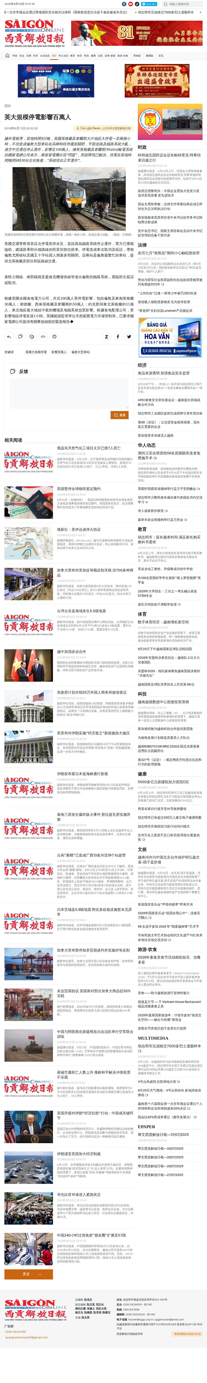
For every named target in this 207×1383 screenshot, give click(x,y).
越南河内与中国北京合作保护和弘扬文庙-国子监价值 (169, 859)
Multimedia (153, 1038)
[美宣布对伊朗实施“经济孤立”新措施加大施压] (28, 747)
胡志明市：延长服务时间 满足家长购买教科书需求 (169, 539)
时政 (15, 55)
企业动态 (45, 55)
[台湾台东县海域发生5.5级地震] (28, 625)
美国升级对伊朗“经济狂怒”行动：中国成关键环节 (95, 1115)
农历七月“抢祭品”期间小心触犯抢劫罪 (169, 253)
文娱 (100, 55)
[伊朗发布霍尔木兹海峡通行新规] (28, 787)
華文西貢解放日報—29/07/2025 (160, 1157)
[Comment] (20, 336)
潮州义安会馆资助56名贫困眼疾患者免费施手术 (169, 455)
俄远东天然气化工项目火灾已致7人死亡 (89, 448)
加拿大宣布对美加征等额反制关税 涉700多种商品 (95, 572)
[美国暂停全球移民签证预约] (28, 502)
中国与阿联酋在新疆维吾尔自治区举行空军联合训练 (95, 1034)
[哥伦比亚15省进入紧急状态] (28, 1208)
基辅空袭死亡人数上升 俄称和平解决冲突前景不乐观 (94, 1074)
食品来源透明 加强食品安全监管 (164, 373)
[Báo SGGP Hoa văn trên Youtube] (130, 4)
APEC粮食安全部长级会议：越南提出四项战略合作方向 (169, 402)
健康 (93, 55)
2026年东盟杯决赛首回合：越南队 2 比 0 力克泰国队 (169, 660)
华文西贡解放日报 (34, 33)
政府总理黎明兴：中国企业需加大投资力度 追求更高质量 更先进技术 (168, 193)
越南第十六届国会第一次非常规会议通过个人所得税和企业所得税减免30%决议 (170, 1106)
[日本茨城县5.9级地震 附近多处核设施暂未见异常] (28, 923)
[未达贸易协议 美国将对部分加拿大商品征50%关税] (28, 1005)
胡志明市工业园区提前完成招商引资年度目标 (170, 413)
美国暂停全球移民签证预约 (79, 489)
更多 (26, 1274)
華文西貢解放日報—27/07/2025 (160, 1175)
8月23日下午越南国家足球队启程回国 (165, 649)
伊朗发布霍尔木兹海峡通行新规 (82, 774)
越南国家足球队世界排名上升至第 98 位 (166, 684)
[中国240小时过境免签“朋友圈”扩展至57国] (28, 1249)
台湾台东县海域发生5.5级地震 (81, 611)
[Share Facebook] (118, 336)
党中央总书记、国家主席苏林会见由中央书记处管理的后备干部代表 (170, 233)
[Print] (54, 336)
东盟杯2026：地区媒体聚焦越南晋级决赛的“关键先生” (169, 673)
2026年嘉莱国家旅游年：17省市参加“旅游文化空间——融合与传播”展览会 (170, 1017)
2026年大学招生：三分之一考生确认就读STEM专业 (167, 593)
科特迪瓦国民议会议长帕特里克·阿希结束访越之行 (169, 157)
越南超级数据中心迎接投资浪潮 (163, 702)
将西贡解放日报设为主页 (187, 1334)
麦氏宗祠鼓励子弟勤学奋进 (157, 604)
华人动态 (63, 55)
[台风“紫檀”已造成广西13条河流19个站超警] (28, 869)
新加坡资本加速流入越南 (155, 435)
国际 (54, 55)
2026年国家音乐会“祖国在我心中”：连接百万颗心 (169, 915)
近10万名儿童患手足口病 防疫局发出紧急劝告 (169, 837)
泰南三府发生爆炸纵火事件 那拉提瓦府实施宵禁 (94, 816)
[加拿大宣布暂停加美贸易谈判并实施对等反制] (28, 964)
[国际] (9, 336)
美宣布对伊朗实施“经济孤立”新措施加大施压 (93, 733)
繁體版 (149, 55)
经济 (35, 55)
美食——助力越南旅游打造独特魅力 (164, 993)
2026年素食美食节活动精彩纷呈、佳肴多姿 (169, 959)
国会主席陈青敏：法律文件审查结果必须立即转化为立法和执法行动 (170, 206)
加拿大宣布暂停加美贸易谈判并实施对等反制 (93, 950)
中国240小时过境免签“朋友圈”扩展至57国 (91, 1235)
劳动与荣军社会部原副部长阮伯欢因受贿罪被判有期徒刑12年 (170, 282)
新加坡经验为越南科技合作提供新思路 (165, 729)
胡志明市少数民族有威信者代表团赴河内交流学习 (170, 500)
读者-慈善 (110, 55)
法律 (28, 55)
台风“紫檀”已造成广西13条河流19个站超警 (91, 855)
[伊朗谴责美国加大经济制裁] (28, 1167)
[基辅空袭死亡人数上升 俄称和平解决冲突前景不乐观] (28, 1086)
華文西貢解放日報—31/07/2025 (163, 1134)
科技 (86, 55)
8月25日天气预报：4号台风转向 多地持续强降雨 (169, 1092)
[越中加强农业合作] (28, 665)
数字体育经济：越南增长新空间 (163, 622)
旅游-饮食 (122, 55)
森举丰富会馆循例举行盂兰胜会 (161, 520)
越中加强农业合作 (71, 651)
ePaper (146, 1126)
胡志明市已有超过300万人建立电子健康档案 (170, 817)
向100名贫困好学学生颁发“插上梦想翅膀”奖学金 (169, 580)
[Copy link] (43, 336)
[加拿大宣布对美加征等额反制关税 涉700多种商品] (28, 584)
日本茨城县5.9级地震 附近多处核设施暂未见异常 (94, 911)
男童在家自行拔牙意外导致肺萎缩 (162, 809)
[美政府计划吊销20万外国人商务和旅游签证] (28, 706)
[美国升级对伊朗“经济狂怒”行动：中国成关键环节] (28, 1127)
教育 (72, 55)
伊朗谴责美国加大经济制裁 (79, 1154)
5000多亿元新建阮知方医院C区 (163, 782)
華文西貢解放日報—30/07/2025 (160, 1148)
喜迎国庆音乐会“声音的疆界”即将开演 (165, 904)
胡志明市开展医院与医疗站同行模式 (164, 826)
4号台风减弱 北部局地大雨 (157, 1082)
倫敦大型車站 (81, 352)
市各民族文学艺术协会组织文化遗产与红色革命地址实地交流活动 (170, 937)
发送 (122, 415)
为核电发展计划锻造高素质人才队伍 (164, 738)
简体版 (137, 55)
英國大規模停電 (36, 352)
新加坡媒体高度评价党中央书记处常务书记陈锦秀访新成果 (170, 220)
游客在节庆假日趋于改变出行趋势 (162, 1028)
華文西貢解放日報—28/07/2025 (160, 1166)
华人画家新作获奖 (151, 511)
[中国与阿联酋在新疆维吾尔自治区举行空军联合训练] (28, 1045)
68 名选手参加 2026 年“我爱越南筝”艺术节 (168, 926)
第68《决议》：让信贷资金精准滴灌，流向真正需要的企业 (169, 424)
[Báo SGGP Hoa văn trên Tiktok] (137, 4)
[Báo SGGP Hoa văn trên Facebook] (124, 4)
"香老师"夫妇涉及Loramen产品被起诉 (165, 311)
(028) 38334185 (15, 1332)
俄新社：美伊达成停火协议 (79, 529)
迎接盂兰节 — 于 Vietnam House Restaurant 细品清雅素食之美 (169, 1004)
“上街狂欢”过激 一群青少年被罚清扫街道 (167, 293)
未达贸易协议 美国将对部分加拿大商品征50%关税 (94, 993)
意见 (160, 55)
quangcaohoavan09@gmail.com (26, 1337)
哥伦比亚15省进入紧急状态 (79, 1194)
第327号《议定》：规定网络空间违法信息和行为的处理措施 (170, 762)
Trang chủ (7, 56)
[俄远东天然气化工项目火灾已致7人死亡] (28, 462)
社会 (21, 55)
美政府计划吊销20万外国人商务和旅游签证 (92, 692)
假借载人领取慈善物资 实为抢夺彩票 (164, 302)
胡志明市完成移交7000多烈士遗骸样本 (95, 12)
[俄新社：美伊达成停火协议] (28, 543)
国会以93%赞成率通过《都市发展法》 (165, 1117)
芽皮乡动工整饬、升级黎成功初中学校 (165, 569)
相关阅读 (13, 440)
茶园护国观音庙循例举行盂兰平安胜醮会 (167, 489)
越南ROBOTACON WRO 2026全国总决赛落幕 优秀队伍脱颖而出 (169, 748)
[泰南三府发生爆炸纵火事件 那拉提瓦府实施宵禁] (28, 828)
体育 (79, 55)
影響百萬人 (59, 352)
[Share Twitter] (129, 336)
